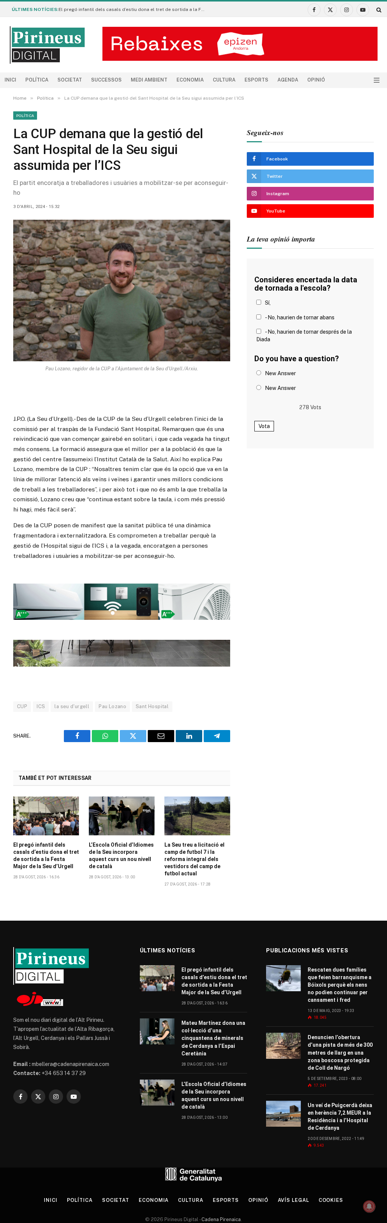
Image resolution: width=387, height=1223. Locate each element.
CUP (22, 706)
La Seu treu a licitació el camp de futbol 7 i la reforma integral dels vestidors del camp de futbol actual (194, 859)
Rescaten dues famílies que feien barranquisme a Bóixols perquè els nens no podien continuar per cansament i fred (340, 985)
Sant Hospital (152, 706)
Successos (106, 80)
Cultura (224, 80)
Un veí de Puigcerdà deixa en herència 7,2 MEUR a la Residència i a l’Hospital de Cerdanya (340, 1116)
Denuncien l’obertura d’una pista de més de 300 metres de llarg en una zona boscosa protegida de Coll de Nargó (340, 1052)
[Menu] (376, 80)
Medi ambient (149, 80)
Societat (69, 80)
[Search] (378, 10)
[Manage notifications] (369, 1206)
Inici (10, 80)
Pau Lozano (112, 706)
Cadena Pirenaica (220, 1219)
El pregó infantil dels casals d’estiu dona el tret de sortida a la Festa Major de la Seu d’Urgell (134, 9)
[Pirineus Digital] (47, 45)
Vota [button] (264, 426)
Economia (190, 80)
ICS (41, 706)
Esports (256, 80)
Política (36, 80)
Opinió (316, 80)
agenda (287, 80)
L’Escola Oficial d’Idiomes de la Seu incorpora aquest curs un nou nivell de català (121, 855)
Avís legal (293, 1200)
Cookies (331, 1200)
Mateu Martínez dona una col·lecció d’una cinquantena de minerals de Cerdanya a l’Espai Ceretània (213, 1038)
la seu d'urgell (71, 706)
